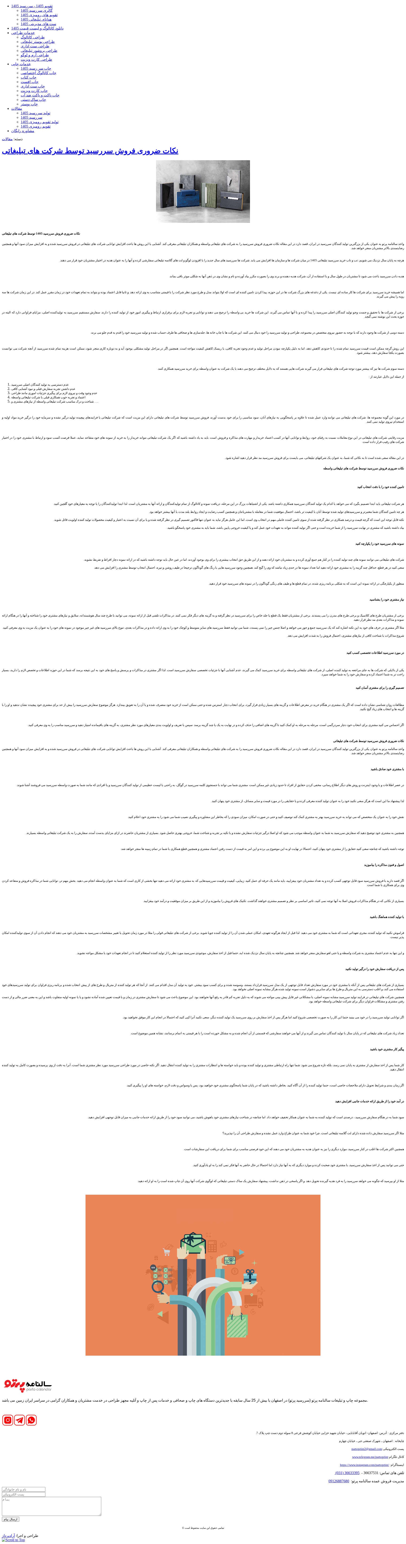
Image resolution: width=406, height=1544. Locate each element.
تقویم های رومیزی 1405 (39, 15)
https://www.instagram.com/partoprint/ (364, 1465)
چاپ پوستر (29, 104)
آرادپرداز (8, 1536)
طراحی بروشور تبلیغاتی (39, 51)
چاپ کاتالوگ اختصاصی (38, 73)
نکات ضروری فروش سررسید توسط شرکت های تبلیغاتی (90, 150)
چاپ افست (30, 82)
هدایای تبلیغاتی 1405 (36, 19)
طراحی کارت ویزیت (36, 59)
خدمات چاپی (21, 64)
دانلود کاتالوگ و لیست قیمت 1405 (37, 28)
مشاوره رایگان (22, 131)
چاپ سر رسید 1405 (36, 68)
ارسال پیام (10, 1519)
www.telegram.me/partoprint (370, 1457)
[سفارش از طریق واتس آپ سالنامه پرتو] (31, 1425)
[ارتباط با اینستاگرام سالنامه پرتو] (8, 1425)
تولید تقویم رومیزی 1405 (40, 122)
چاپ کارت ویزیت (34, 91)
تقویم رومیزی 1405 (36, 126)
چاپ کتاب (28, 77)
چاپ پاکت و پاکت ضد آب (40, 95)
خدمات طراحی (23, 33)
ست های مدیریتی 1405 (38, 24)
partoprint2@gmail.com (366, 1449)
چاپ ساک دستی (33, 100)
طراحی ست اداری (35, 46)
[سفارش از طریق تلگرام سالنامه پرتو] (19, 1425)
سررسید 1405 (31, 117)
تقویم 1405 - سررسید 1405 (32, 6)
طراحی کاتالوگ (33, 37)
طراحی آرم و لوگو (35, 55)
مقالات (16, 108)
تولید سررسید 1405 (35, 113)
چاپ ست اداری (33, 86)
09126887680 (338, 1481)
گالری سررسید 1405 (37, 10)
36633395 (351, 1473)
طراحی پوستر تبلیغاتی (38, 42)
